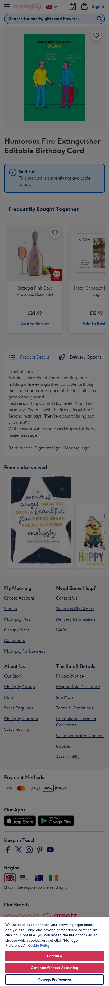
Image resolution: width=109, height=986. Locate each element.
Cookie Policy (39, 945)
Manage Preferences (54, 979)
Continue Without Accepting (54, 968)
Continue (54, 956)
